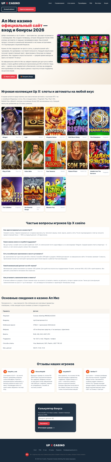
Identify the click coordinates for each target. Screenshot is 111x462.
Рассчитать (44, 423)
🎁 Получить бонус (26, 76)
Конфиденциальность (70, 450)
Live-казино (71, 3)
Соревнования (59, 3)
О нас (45, 450)
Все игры (98, 3)
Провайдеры (82, 3)
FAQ (91, 3)
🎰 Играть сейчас (9, 76)
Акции (106, 3)
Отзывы (51, 450)
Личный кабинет (9, 9)
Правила (58, 450)
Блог (50, 3)
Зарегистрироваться (27, 9)
